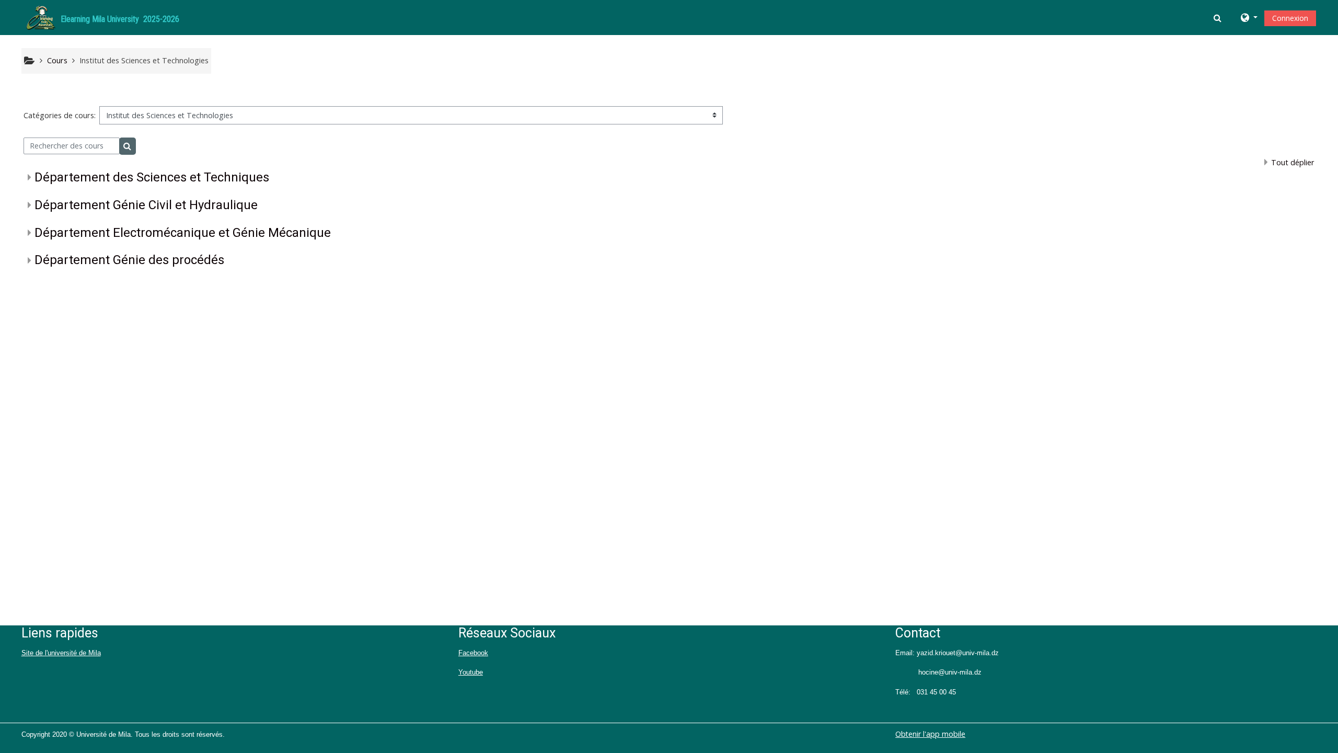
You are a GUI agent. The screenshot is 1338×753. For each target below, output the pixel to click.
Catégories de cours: (60, 115)
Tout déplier (1292, 162)
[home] (40, 16)
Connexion (1290, 18)
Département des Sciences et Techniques (151, 177)
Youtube (470, 672)
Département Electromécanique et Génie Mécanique (182, 232)
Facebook (473, 653)
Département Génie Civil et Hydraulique (146, 205)
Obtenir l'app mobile (930, 734)
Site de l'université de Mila (61, 653)
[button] (1218, 18)
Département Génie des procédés (129, 260)
